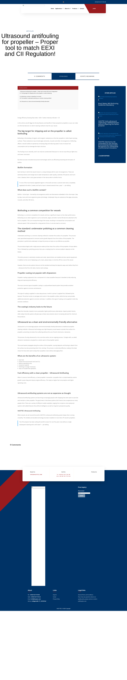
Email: (34, 599)
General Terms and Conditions (85, 595)
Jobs (94, 8)
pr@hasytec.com (82, 601)
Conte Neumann (87, 76)
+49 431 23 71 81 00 (64, 474)
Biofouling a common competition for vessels (31, 96)
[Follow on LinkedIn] (23, 2)
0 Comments (39, 76)
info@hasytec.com (36, 474)
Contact (82, 8)
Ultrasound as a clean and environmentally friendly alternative (35, 101)
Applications (58, 8)
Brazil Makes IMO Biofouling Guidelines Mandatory (108, 104)
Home (52, 8)
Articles (30, 31)
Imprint (55, 595)
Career (54, 597)
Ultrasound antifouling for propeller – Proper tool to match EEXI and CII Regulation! (39, 91)
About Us (67, 8)
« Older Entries (103, 156)
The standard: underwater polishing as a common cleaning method (36, 98)
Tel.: (34, 595)
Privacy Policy (56, 599)
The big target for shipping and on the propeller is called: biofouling (36, 93)
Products (74, 8)
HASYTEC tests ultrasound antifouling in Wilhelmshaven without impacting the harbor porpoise (108, 123)
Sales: (34, 597)
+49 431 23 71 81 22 (65, 476)
